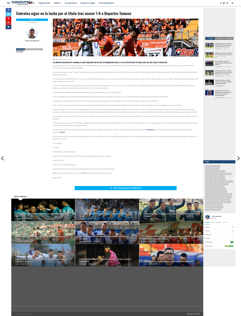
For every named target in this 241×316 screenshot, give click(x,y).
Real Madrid (217, 194)
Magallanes (150, 130)
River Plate (222, 191)
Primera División (44, 3)
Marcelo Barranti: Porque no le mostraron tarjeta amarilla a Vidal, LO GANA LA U (223, 63)
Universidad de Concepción (214, 207)
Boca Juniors (227, 194)
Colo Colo (216, 166)
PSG (219, 209)
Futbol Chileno (210, 179)
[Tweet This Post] (8, 14)
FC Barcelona (226, 202)
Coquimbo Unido (211, 197)
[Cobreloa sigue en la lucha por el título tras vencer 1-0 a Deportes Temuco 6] (97, 173)
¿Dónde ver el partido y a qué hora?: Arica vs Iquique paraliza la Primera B (224, 53)
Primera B (57, 3)
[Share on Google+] (8, 23)
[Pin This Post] (8, 19)
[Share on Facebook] (8, 10)
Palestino (221, 181)
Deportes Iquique (211, 209)
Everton (222, 199)
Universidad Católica (212, 171)
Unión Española (211, 181)
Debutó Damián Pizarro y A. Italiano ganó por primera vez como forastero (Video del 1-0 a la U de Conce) (223, 72)
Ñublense (228, 197)
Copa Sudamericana (212, 184)
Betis (228, 199)
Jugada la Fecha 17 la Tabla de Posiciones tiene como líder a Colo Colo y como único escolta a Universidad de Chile (223, 93)
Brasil (208, 199)
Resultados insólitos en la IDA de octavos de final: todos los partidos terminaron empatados (223, 82)
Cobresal (221, 197)
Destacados (221, 179)
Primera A (209, 204)
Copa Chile (229, 181)
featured (209, 166)
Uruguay (208, 202)
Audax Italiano (219, 186)
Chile (222, 171)
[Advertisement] (219, 22)
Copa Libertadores (225, 174)
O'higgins (209, 194)
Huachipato (223, 184)
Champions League (212, 191)
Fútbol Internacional (106, 3)
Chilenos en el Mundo (87, 3)
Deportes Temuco (37, 49)
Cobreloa (28, 49)
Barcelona (216, 202)
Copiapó (62, 132)
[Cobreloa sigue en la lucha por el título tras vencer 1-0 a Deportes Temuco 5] (68, 173)
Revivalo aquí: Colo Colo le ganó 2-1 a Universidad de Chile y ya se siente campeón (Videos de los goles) (223, 45)
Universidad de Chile (212, 169)
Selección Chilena (71, 3)
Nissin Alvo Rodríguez (32, 41)
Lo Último (220, 38)
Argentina (209, 186)
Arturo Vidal (221, 189)
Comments (229, 38)
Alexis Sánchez (211, 189)
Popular (210, 38)
